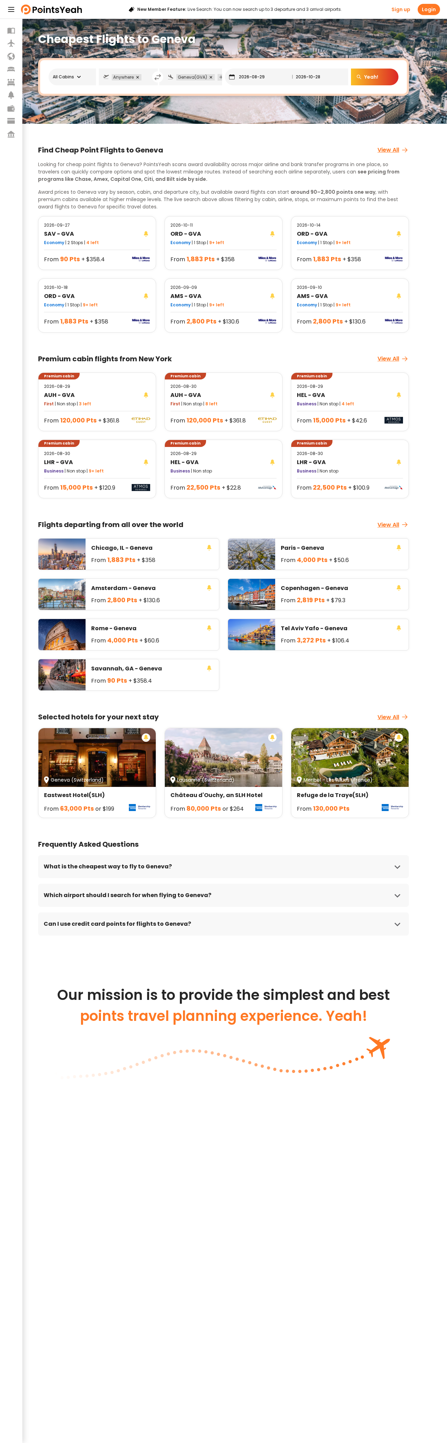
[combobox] (145, 77)
